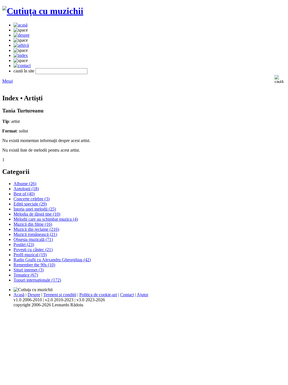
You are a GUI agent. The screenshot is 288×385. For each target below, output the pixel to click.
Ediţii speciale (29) (30, 204)
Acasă (19, 294)
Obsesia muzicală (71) (33, 239)
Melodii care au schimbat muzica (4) (46, 219)
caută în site (24, 70)
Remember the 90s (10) (34, 264)
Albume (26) (25, 183)
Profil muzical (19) (30, 254)
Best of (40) (24, 193)
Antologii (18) (26, 188)
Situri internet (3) (29, 269)
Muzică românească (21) (35, 234)
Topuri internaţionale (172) (37, 280)
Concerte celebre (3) (32, 198)
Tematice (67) (26, 275)
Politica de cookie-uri (98, 294)
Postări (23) (24, 244)
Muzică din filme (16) (33, 224)
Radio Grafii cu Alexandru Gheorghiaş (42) (52, 259)
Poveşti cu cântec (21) (33, 249)
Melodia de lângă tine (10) (37, 214)
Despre (34, 294)
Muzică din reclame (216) (36, 229)
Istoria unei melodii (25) (35, 209)
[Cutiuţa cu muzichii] (42, 11)
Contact (127, 294)
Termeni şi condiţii (59, 294)
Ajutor (142, 294)
